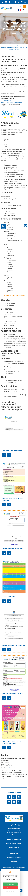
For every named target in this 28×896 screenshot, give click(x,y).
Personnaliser (10, 892)
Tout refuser (10, 888)
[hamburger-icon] (24, 6)
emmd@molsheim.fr (11, 768)
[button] (9, 797)
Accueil (11, 46)
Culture (8, 47)
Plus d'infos (3, 228)
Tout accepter (10, 884)
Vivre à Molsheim (18, 46)
